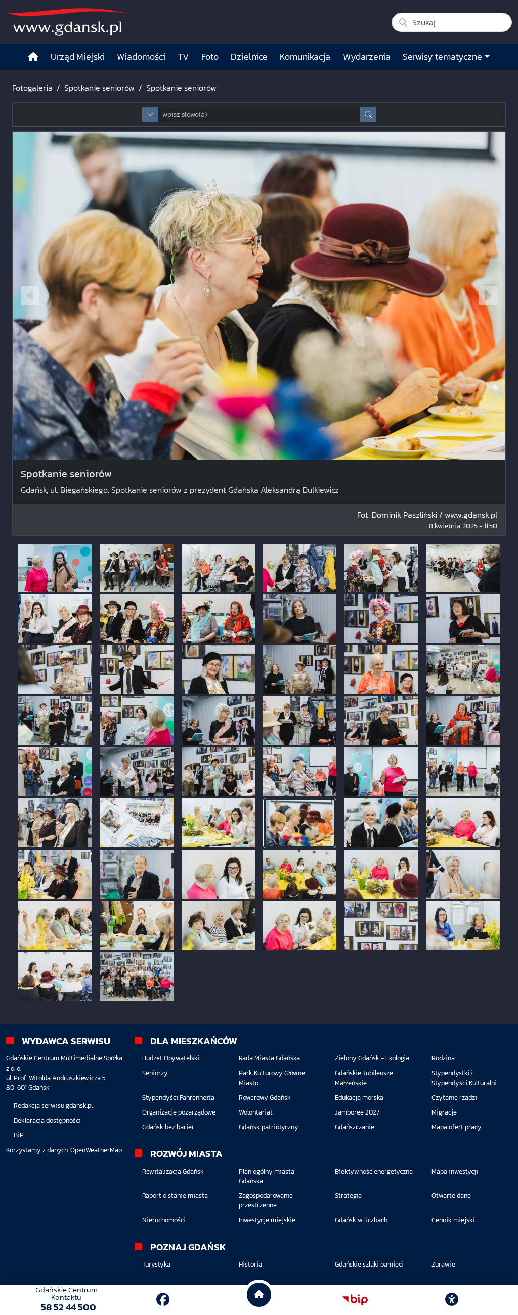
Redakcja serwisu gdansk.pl (53, 1105)
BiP (19, 1135)
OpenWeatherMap (96, 1150)
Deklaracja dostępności (47, 1120)
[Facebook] (162, 1299)
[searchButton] (368, 114)
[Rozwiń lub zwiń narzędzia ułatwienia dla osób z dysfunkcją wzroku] (452, 1300)
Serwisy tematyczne (442, 56)
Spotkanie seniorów (99, 88)
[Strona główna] (33, 57)
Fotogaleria (32, 88)
